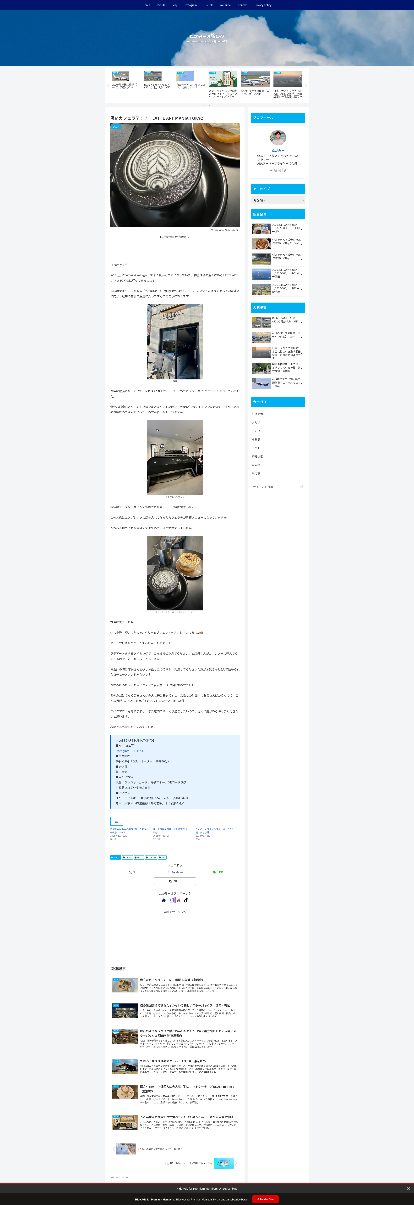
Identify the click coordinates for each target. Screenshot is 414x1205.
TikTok (138, 751)
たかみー (278, 150)
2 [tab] (209, 105)
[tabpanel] (126, 85)
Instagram (123, 751)
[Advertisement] (175, 249)
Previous (107, 85)
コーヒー (152, 857)
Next (306, 85)
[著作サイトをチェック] (164, 900)
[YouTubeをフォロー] (178, 900)
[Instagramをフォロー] (171, 900)
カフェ (129, 857)
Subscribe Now (265, 1199)
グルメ (117, 857)
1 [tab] (204, 105)
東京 (164, 857)
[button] (175, 881)
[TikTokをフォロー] (186, 900)
